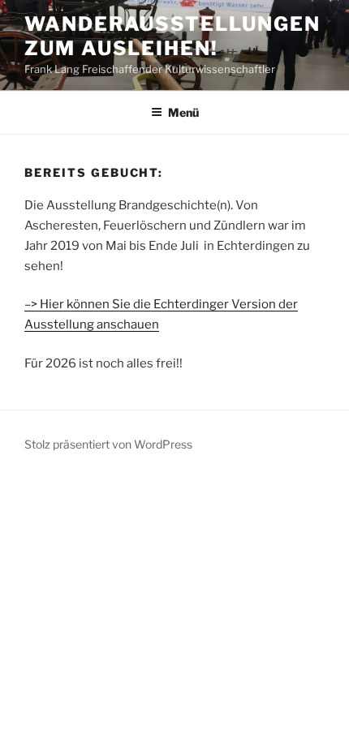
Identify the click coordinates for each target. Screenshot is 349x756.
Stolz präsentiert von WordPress (108, 444)
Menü (183, 112)
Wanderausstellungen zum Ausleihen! (172, 36)
